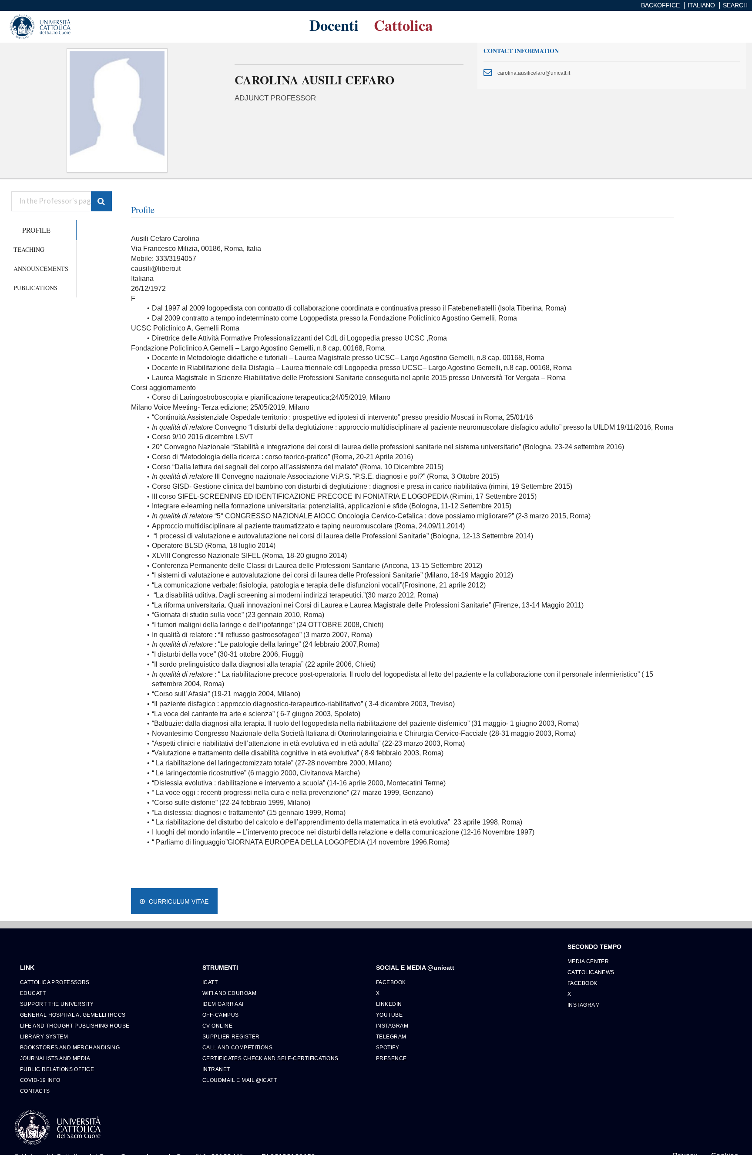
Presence (391, 1058)
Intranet (216, 1069)
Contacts (35, 1091)
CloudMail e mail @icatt (239, 1080)
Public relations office (57, 1069)
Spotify (387, 1047)
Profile (36, 229)
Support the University (57, 1004)
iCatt (210, 982)
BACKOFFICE (660, 5)
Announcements (40, 268)
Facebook (391, 982)
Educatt (33, 993)
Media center (588, 961)
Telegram (391, 1036)
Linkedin (389, 1004)
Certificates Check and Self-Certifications (270, 1058)
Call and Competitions (237, 1047)
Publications (35, 288)
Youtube (389, 1015)
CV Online (217, 1025)
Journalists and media (55, 1058)
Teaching (28, 249)
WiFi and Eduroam (229, 993)
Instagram (392, 1025)
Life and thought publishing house (75, 1025)
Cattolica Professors (55, 982)
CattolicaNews (590, 972)
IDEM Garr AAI (223, 1004)
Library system (44, 1036)
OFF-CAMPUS (220, 1015)
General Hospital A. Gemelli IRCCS (73, 1015)
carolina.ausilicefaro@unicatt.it (533, 73)
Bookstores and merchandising (70, 1047)
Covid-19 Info (40, 1080)
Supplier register (230, 1036)
